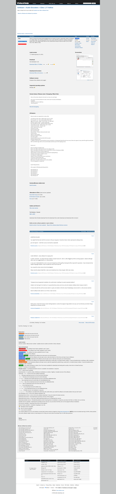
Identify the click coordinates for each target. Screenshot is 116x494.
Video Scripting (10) (72, 448)
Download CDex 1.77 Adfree (36, 64)
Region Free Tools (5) (47, 448)
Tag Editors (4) (71, 429)
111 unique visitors (32, 468)
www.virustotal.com (64, 411)
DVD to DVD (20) (47, 433)
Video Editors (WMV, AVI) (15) (74, 437)
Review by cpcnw (34, 245)
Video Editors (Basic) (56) (73, 432)
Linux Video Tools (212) (48, 439)
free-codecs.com (60, 490)
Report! (93, 235)
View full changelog (34, 106)
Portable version (78, 43)
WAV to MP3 (32, 214)
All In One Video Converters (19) (25, 431)
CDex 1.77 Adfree (46, 7)
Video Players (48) (72, 446)
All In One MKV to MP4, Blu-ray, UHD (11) (26, 430)
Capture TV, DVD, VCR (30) (24, 448)
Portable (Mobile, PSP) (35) (49, 447)
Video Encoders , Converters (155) (75, 443)
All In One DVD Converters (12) (24, 429)
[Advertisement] (58, 25)
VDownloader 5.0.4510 (61, 471)
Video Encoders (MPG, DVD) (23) (75, 442)
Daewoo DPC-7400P (77, 479)
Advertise (58, 485)
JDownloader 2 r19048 (61, 468)
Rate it (87, 41)
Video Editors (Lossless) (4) (74, 435)
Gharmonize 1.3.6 (60, 470)
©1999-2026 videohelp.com (58, 493)
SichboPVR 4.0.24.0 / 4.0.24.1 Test (47, 478)
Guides (61, 3)
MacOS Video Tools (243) (48, 441)
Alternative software (79, 47)
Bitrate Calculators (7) (23, 442)
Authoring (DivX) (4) (22, 438)
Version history (78, 46)
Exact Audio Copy (33, 194)
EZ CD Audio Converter (34, 196)
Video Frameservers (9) (73, 444)
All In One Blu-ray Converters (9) (25, 427)
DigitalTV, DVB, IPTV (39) (48, 432)
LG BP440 (75, 475)
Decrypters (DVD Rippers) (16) (49, 430)
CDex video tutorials (34, 208)
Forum (34, 3)
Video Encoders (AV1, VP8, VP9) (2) (75, 438)
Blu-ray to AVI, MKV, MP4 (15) (24, 443)
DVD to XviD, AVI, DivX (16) (49, 437)
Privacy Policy (49, 485)
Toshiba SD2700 (77, 468)
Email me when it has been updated (38, 225)
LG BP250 (75, 470)
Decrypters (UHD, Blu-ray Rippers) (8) (51, 431)
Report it (92, 44)
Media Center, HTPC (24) (48, 443)
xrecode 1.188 (44, 464)
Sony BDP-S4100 (77, 473)
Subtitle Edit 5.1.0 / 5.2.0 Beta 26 (47, 471)
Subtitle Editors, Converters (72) (74, 427)
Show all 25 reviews (91, 231)
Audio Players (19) (22, 436)
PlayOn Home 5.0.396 (61, 462)
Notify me (93, 43)
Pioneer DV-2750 (77, 466)
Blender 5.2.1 (59, 473)
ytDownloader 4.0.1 (44, 480)
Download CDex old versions (36, 73)
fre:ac (31, 198)
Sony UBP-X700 (76, 477)
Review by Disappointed (35, 308)
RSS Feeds (67, 485)
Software (42, 3)
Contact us (42, 485)
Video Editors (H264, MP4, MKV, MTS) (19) (76, 433)
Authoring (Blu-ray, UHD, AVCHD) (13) (26, 437)
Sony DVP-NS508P (77, 471)
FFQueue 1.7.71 (60, 466)
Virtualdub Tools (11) (95, 428)
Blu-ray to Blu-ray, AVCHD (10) (24, 444)
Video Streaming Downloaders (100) (75, 450)
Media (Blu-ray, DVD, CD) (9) (49, 442)
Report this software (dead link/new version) (57, 225)
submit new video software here (41, 10)
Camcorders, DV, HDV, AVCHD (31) (25, 447)
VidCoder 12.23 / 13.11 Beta (46, 470)
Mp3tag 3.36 (43, 468)
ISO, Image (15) (46, 438)
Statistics (72, 485)
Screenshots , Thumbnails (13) (49, 450)
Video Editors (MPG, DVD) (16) (74, 436)
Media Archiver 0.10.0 (61, 464)
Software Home (20, 33)
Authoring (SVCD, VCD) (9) (23, 441)
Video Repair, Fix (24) (72, 447)
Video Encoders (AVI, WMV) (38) (74, 439)
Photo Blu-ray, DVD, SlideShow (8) (50, 446)
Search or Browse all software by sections (27, 13)
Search (37, 485)
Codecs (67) (46, 429)
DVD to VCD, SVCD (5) (48, 436)
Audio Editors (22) (22, 433)
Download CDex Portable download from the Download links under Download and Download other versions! (54, 218)
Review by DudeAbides (35, 293)
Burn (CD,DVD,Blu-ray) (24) (24, 446)
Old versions (77, 44)
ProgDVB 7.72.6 (44, 462)
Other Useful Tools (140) (48, 444)
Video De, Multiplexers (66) (74, 430)
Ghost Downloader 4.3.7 (61, 475)
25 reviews (93, 38)
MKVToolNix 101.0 (60, 479)
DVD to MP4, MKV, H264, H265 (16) (50, 435)
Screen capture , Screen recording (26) (51, 449)
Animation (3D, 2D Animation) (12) (25, 432)
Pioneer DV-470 (77, 462)
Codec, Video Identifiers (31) (49, 427)
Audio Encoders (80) (22, 435)
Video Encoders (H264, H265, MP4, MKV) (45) (77, 441)
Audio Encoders (32, 7)
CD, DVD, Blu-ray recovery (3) (24, 449)
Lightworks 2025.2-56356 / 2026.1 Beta (48, 466)
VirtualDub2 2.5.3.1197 (61, 477)
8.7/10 (87, 38)
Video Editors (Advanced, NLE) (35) (75, 431)
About (54, 485)
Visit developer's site (34, 61)
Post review (93, 41)
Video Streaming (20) (72, 449)
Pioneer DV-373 (77, 464)
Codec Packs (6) (22, 450)
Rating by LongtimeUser (35, 317)
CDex (19, 38)
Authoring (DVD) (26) (23, 439)
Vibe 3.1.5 (43, 476)
